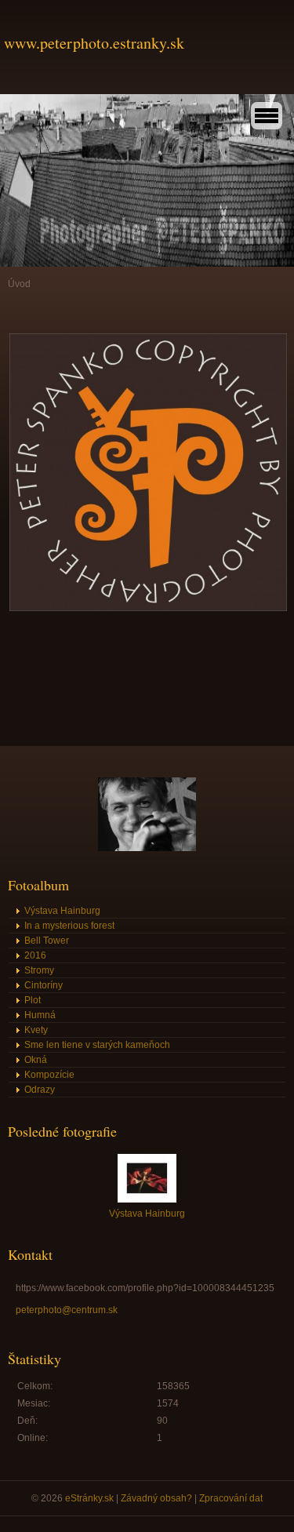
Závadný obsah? (156, 1498)
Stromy (39, 970)
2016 (35, 955)
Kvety (36, 1029)
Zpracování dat (231, 1498)
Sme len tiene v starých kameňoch (97, 1044)
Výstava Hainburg (62, 910)
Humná (40, 1015)
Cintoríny (43, 985)
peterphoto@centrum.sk (67, 1310)
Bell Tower (46, 940)
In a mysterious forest (69, 925)
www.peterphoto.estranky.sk (94, 42)
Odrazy (39, 1089)
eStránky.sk (89, 1498)
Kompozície (49, 1074)
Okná (35, 1059)
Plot (32, 1000)
